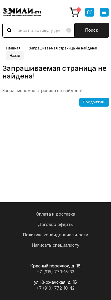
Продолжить (94, 102)
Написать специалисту (55, 245)
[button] (104, 12)
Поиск (91, 30)
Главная (13, 48)
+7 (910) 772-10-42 (55, 288)
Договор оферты (55, 224)
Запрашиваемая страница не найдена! (63, 48)
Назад (14, 55)
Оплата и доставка (55, 213)
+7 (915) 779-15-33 (55, 271)
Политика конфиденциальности (55, 234)
